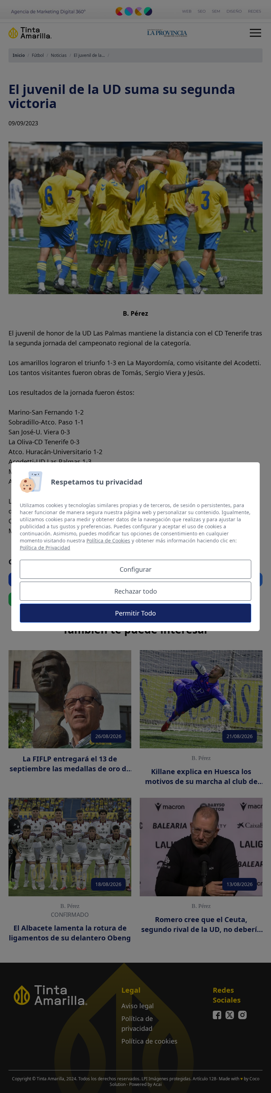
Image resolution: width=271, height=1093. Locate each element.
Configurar (135, 569)
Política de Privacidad (45, 547)
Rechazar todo (135, 591)
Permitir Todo (135, 613)
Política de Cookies (108, 540)
